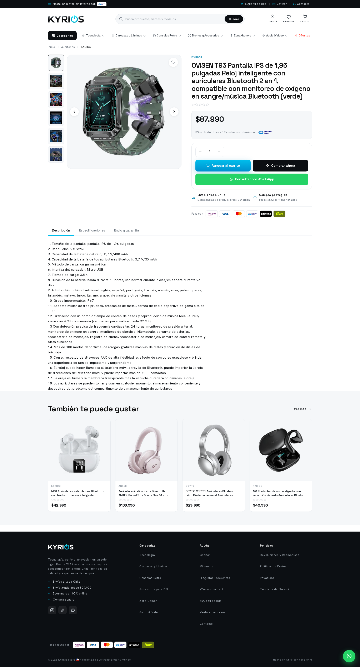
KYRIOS (196, 57)
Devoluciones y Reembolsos (279, 555)
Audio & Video (275, 35)
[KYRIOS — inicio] (66, 19)
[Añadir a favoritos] (103, 433)
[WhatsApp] (73, 610)
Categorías (65, 36)
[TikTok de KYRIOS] (62, 610)
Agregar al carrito (226, 165)
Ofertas (304, 35)
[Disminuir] (200, 152)
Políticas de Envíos (273, 566)
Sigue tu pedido (255, 4)
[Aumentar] (219, 152)
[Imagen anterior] (74, 111)
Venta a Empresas (213, 612)
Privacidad (267, 578)
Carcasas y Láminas (129, 35)
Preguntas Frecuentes (215, 578)
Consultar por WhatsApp (254, 179)
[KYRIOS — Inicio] (61, 547)
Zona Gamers (242, 35)
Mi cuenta (206, 566)
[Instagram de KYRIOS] (52, 610)
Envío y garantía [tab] (126, 230)
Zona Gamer (148, 601)
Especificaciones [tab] (92, 230)
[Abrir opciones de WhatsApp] (349, 656)
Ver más (300, 409)
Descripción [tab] (61, 230)
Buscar (234, 19)
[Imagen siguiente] (174, 111)
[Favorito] (173, 62)
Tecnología (93, 35)
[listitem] (56, 63)
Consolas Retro (167, 35)
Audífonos (68, 47)
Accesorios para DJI (153, 589)
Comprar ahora (283, 165)
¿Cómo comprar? (211, 589)
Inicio (51, 47)
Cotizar (282, 4)
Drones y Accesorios (205, 35)
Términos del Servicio (275, 589)
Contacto (303, 4)
